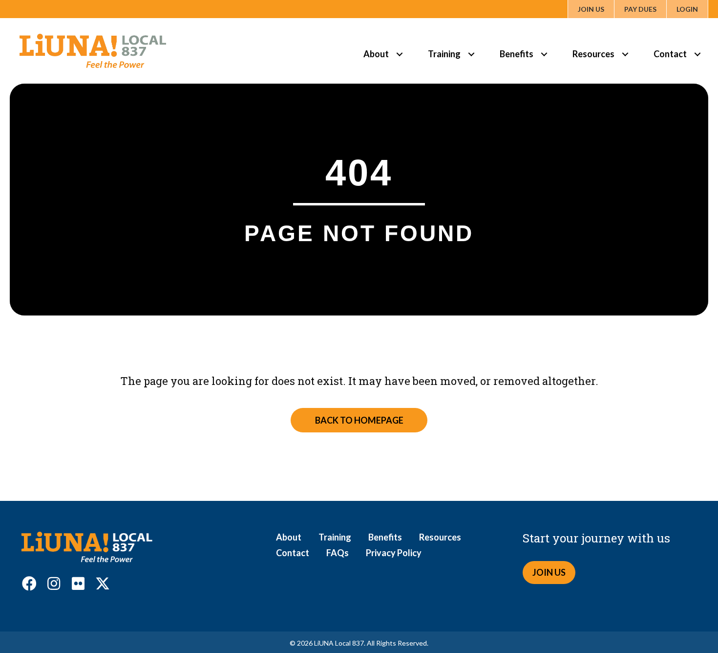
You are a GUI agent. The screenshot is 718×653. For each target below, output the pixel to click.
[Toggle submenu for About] (399, 54)
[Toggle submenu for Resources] (625, 54)
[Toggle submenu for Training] (471, 54)
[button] (29, 583)
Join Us (591, 9)
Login (687, 9)
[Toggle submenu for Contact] (697, 54)
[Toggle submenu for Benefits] (544, 54)
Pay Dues (640, 9)
